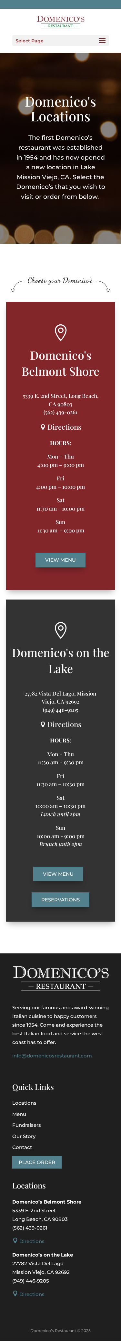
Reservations (60, 900)
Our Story (23, 1136)
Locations (24, 1103)
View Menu (60, 560)
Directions (60, 427)
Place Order (37, 1162)
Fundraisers (26, 1125)
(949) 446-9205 (60, 709)
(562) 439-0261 (60, 412)
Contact (22, 1147)
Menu (19, 1114)
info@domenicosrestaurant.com (52, 1056)
